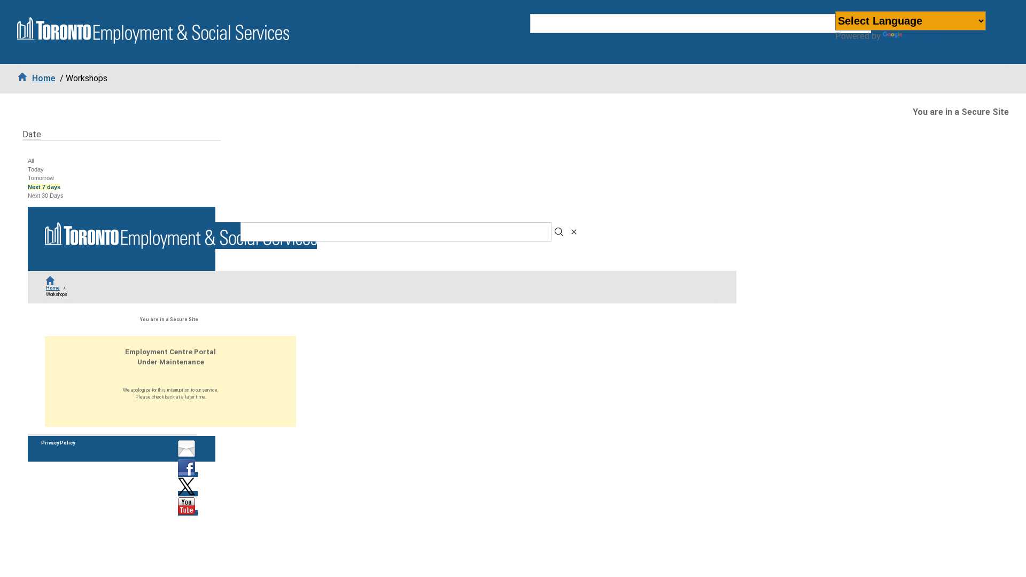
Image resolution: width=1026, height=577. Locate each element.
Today (36, 169)
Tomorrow (41, 178)
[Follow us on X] (188, 493)
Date (31, 134)
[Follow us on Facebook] (188, 474)
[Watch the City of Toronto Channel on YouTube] (188, 513)
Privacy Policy (58, 443)
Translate (923, 36)
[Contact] (188, 455)
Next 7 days (44, 187)
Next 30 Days (46, 195)
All (31, 161)
